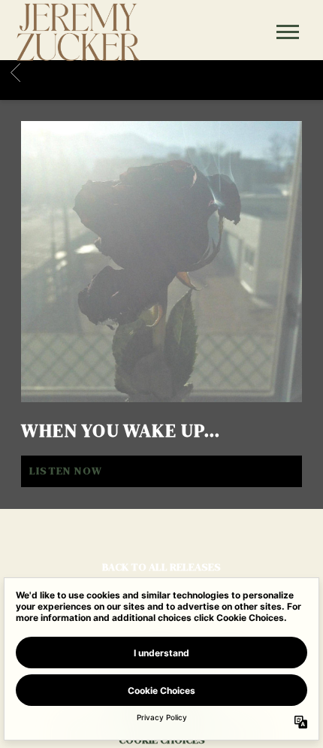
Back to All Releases (161, 566)
